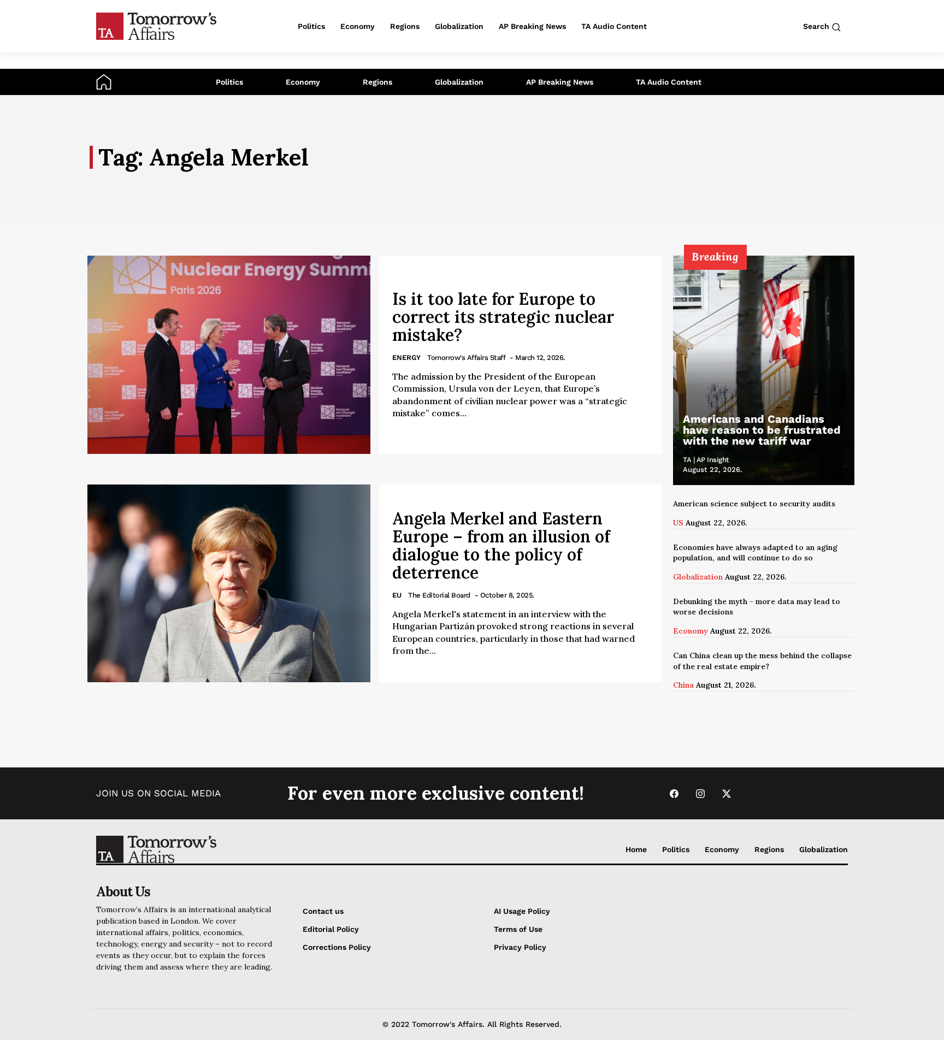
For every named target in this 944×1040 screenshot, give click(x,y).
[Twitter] (726, 793)
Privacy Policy (520, 947)
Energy (406, 357)
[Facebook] (674, 793)
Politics (229, 82)
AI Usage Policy (522, 911)
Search (817, 26)
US (678, 523)
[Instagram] (700, 793)
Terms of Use (518, 929)
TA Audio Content (668, 82)
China (683, 685)
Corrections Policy (337, 947)
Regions (377, 82)
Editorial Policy (331, 929)
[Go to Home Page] (103, 81)
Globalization (459, 82)
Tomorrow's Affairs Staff (466, 357)
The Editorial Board (439, 595)
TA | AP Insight (706, 460)
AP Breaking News (559, 82)
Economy (303, 82)
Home (636, 849)
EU (397, 595)
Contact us (323, 911)
